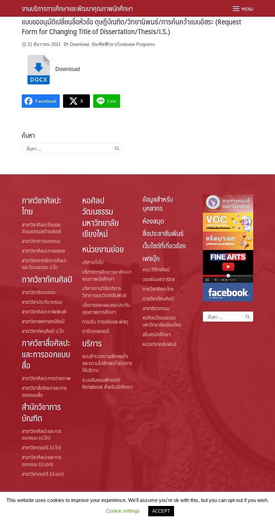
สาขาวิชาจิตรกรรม (38, 291)
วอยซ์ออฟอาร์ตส (159, 278)
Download (79, 44)
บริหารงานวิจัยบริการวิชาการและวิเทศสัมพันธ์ (104, 291)
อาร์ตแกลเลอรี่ (95, 330)
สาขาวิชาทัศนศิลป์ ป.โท (43, 330)
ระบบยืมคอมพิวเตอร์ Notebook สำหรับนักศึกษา (107, 383)
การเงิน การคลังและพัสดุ (105, 321)
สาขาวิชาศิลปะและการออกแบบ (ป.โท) (41, 434)
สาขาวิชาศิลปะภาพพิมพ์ (44, 311)
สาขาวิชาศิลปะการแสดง (43, 250)
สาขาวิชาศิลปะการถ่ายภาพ (46, 377)
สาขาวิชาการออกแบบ (41, 240)
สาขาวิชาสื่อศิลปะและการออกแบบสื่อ (44, 391)
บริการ (92, 343)
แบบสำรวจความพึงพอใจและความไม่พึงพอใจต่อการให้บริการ (107, 362)
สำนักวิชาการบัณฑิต (41, 412)
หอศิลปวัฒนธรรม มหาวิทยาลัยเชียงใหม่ (100, 217)
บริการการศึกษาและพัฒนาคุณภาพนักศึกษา (106, 275)
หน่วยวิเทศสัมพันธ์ (160, 343)
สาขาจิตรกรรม (156, 308)
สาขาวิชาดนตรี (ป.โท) (41, 447)
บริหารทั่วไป (92, 261)
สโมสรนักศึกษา (156, 334)
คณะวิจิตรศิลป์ (156, 269)
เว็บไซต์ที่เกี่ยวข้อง (164, 245)
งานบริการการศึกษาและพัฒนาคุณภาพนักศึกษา (77, 8)
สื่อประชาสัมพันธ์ (163, 233)
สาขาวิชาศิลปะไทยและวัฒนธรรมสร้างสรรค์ (41, 228)
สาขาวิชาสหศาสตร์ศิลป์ (43, 321)
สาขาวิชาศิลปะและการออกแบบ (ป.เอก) (41, 460)
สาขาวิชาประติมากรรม (42, 301)
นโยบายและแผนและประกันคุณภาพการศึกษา (106, 308)
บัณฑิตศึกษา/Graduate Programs (123, 44)
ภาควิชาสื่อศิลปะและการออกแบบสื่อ (46, 353)
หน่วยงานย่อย (103, 249)
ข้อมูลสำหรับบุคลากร (158, 203)
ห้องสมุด (153, 221)
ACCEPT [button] (161, 511)
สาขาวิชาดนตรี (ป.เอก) (43, 473)
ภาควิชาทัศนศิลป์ (47, 279)
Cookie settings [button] (123, 511)
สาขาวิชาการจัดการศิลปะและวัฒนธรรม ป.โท (44, 264)
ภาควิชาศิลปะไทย (41, 205)
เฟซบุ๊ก (151, 258)
